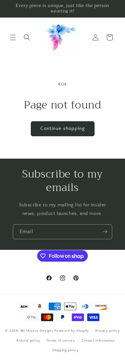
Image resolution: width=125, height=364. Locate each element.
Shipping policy (65, 350)
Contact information (98, 341)
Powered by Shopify (71, 331)
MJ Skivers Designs (37, 331)
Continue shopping (62, 128)
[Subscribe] (105, 231)
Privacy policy (107, 331)
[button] (13, 37)
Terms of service (60, 341)
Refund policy (28, 341)
